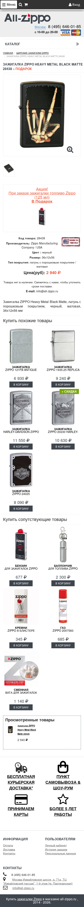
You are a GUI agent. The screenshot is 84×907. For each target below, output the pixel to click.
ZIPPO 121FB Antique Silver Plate (21, 370)
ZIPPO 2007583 (63, 629)
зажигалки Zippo (29, 899)
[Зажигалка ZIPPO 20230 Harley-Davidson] (63, 408)
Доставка (9, 849)
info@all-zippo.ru (23, 888)
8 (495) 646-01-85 (64, 26)
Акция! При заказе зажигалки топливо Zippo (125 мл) (42, 195)
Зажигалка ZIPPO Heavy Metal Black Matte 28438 (27, 729)
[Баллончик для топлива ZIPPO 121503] (63, 544)
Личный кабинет (56, 845)
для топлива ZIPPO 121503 (63, 568)
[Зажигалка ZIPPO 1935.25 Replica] (63, 346)
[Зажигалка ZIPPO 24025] (21, 470)
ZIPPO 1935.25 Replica (63, 368)
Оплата (8, 845)
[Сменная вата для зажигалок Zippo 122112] (21, 668)
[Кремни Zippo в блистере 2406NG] (21, 606)
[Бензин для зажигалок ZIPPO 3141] (21, 544)
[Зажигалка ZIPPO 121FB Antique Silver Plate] (21, 346)
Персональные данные (60, 853)
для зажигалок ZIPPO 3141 (21, 568)
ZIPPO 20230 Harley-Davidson (63, 432)
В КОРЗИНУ (21, 384)
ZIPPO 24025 (21, 492)
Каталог (12, 44)
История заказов (56, 849)
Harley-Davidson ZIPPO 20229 (21, 432)
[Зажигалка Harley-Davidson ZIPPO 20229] (21, 408)
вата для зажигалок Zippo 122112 (21, 692)
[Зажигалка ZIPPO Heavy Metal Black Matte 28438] (42, 114)
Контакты (9, 853)
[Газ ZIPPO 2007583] (63, 606)
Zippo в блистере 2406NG (21, 630)
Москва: (40, 27)
